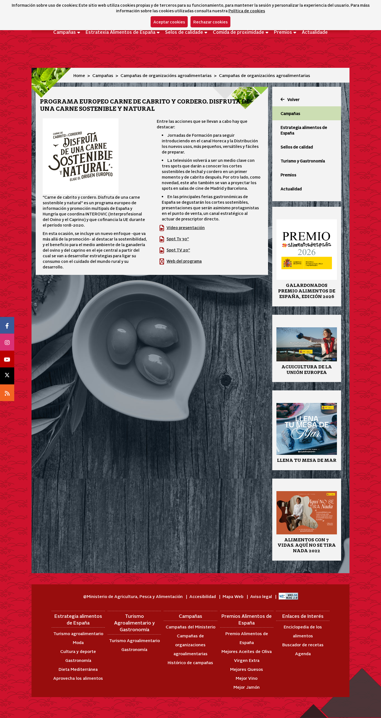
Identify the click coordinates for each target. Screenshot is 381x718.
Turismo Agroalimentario (134, 640)
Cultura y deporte (78, 651)
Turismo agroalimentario (78, 633)
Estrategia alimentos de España (304, 130)
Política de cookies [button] (246, 10)
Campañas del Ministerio (190, 626)
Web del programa (184, 260)
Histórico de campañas (190, 662)
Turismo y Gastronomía (303, 160)
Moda (78, 642)
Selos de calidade (184, 32)
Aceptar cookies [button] (169, 21)
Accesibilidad (203, 596)
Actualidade (315, 32)
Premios (283, 32)
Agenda (303, 653)
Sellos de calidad (297, 146)
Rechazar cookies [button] (210, 21)
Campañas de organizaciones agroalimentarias (190, 644)
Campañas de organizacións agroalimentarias (166, 75)
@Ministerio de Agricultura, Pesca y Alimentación (133, 596)
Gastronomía (78, 660)
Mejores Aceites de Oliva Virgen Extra (246, 656)
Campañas (64, 32)
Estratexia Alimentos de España (120, 32)
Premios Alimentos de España (246, 619)
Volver (293, 99)
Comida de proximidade (238, 32)
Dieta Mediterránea (78, 669)
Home (79, 75)
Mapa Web (234, 596)
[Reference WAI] (288, 596)
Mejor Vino (246, 678)
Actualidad (291, 188)
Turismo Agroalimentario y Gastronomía (134, 623)
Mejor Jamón (246, 687)
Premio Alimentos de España (246, 638)
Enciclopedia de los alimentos (303, 631)
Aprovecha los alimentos (78, 678)
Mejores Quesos (246, 669)
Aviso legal (261, 596)
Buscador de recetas (303, 644)
